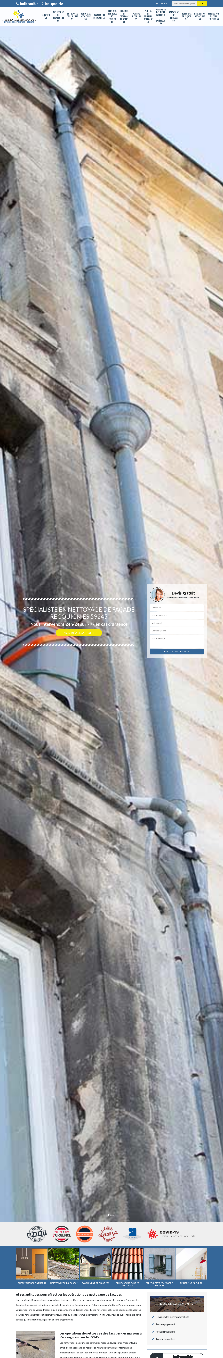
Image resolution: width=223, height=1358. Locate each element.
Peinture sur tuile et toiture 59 (112, 16)
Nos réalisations (78, 633)
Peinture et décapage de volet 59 (124, 16)
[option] (111, 679)
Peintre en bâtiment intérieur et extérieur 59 (161, 16)
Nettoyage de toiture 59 (85, 16)
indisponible (28, 4)
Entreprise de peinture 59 (72, 16)
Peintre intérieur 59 (136, 16)
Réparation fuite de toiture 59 (213, 16)
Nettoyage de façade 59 (186, 16)
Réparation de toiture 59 (199, 16)
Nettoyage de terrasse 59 (174, 16)
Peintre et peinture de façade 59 (148, 16)
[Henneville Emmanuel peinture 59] (19, 16)
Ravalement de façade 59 (99, 16)
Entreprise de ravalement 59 (58, 16)
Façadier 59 (46, 16)
